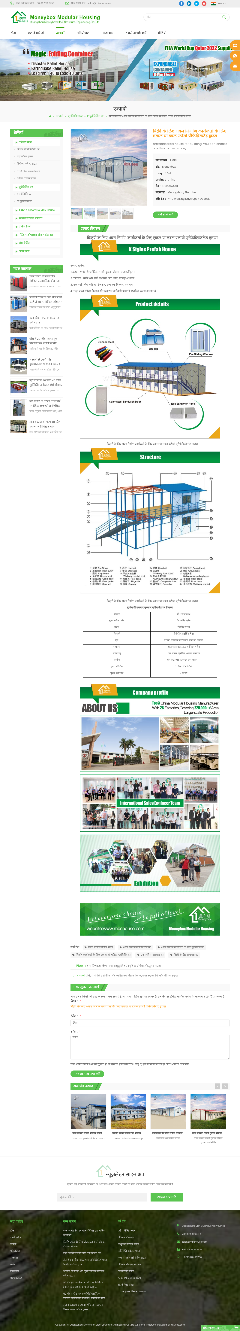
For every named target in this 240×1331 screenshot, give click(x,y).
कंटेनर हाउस (25, 143)
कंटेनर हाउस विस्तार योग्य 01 (132, 1291)
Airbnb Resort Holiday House (37, 210)
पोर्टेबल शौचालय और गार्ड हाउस (36, 235)
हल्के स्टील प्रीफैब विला (129, 1278)
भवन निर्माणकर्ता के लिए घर (137, 947)
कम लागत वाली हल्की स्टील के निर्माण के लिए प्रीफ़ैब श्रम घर (211, 1133)
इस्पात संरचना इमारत (30, 219)
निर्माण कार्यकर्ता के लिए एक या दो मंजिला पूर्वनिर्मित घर (103, 955)
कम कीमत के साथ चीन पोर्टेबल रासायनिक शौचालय (44, 279)
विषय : (75, 1001)
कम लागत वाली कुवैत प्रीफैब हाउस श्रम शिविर (171, 1133)
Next (225, 1086)
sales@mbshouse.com (100, 3)
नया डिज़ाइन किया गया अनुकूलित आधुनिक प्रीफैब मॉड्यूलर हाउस (123, 966)
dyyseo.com (178, 1325)
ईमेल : (75, 1016)
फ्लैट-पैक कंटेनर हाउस (28, 171)
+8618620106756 (44, 3)
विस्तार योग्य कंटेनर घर (28, 149)
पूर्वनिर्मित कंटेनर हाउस (129, 1251)
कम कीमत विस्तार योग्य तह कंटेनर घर (44, 320)
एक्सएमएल (16, 1278)
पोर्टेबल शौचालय (126, 1237)
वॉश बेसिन (24, 243)
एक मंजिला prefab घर (152, 955)
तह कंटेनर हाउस (25, 156)
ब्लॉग (13, 1264)
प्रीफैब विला (25, 227)
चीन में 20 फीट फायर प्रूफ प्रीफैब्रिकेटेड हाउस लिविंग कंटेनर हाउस (43, 341)
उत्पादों (60, 33)
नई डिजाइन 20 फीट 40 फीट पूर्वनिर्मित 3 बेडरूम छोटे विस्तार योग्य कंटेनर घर (45, 383)
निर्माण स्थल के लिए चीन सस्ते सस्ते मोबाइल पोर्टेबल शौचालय (45, 300)
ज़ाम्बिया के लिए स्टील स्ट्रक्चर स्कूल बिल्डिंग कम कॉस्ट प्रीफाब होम (131, 1133)
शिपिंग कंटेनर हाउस (26, 178)
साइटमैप (14, 1271)
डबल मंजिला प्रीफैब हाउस (100, 947)
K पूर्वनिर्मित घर (95, 116)
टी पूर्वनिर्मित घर (24, 201)
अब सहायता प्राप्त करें (87, 1074)
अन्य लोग (24, 252)
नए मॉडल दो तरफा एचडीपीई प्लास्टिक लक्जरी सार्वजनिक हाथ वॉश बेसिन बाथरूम (44, 404)
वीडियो (162, 33)
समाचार (108, 33)
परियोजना (83, 33)
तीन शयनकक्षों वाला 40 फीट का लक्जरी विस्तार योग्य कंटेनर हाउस (44, 424)
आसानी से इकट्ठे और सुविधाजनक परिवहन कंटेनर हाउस (44, 362)
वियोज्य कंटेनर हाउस (27, 164)
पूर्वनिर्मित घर (75, 116)
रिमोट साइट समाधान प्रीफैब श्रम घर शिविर (91, 1133)
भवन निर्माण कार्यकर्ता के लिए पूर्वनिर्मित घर (182, 947)
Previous (217, 1086)
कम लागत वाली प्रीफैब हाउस (132, 1258)
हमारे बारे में (36, 33)
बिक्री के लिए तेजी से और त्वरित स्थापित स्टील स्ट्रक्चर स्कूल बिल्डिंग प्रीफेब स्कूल (132, 975)
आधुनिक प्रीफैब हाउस (128, 1244)
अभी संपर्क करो (165, 215)
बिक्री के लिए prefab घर (186, 955)
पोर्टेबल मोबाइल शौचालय (130, 1264)
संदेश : (75, 1032)
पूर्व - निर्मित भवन (126, 1231)
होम (13, 33)
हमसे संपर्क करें (136, 33)
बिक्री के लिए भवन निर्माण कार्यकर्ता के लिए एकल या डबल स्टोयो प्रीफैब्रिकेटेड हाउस (118, 1006)
